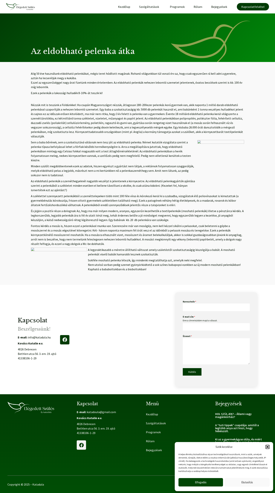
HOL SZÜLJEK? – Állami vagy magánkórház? (233, 415)
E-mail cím (189, 316)
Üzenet (187, 336)
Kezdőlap (124, 7)
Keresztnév (189, 301)
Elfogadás (201, 482)
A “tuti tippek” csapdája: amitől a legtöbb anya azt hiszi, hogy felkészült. (237, 428)
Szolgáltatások (149, 7)
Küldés (192, 372)
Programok (177, 7)
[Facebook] (64, 339)
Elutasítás (247, 482)
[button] (267, 447)
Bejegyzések (219, 7)
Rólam (198, 7)
